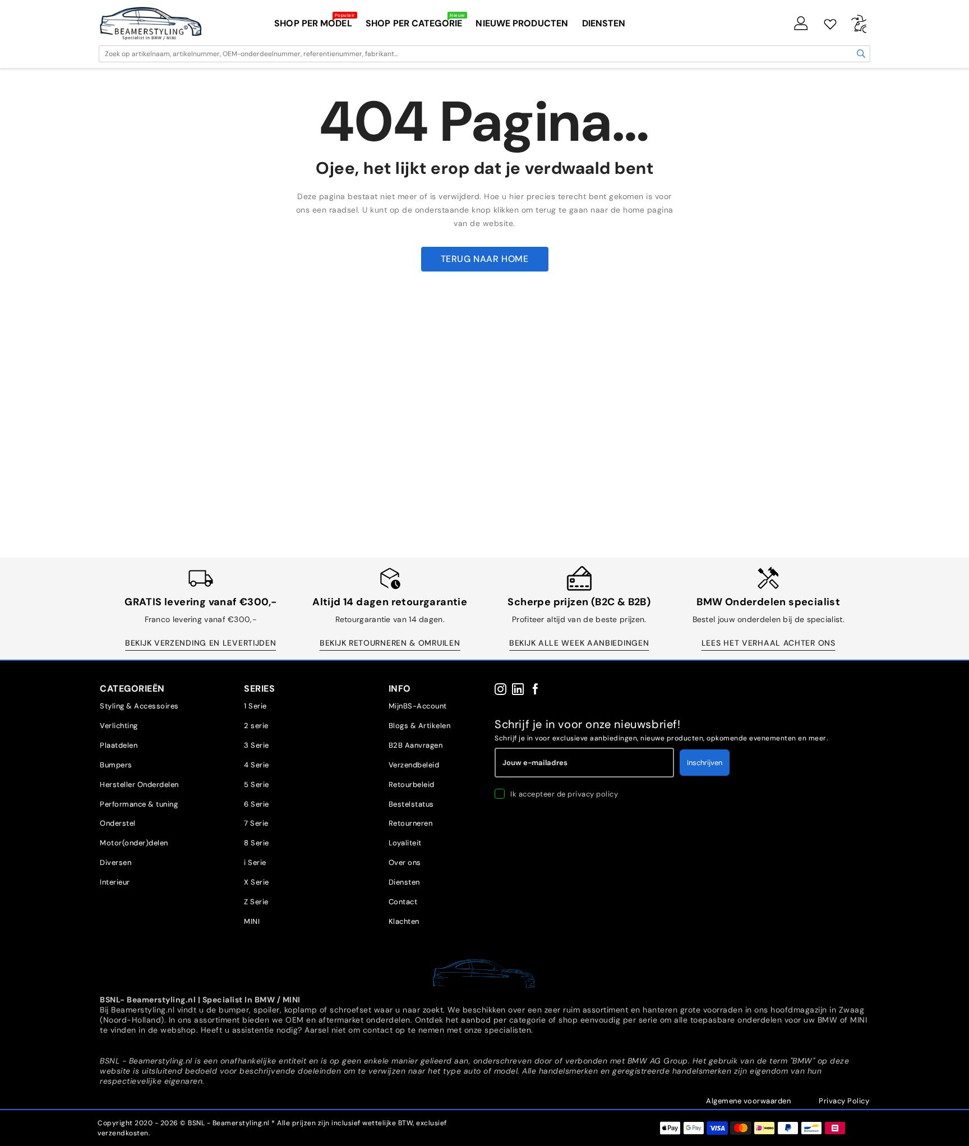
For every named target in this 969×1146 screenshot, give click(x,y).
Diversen (115, 862)
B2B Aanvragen (416, 745)
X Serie (256, 882)
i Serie (255, 862)
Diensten (404, 882)
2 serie (256, 725)
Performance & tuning (139, 804)
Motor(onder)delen (134, 843)
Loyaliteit (405, 843)
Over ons (405, 862)
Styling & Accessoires (139, 706)
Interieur (115, 882)
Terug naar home (485, 259)
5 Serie (256, 784)
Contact (403, 901)
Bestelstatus (411, 804)
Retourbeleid (412, 784)
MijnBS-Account (418, 706)
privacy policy (592, 794)
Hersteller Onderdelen (139, 784)
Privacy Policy (844, 1101)
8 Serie (256, 843)
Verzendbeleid (414, 765)
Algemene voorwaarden (748, 1101)
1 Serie (255, 706)
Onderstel (118, 823)
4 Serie (256, 765)
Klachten (404, 921)
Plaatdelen (118, 745)
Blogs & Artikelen (420, 725)
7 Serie (256, 823)
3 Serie (256, 745)
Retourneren (411, 823)
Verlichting (119, 725)
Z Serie (256, 901)
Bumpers (116, 765)
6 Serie (256, 804)
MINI (252, 921)
